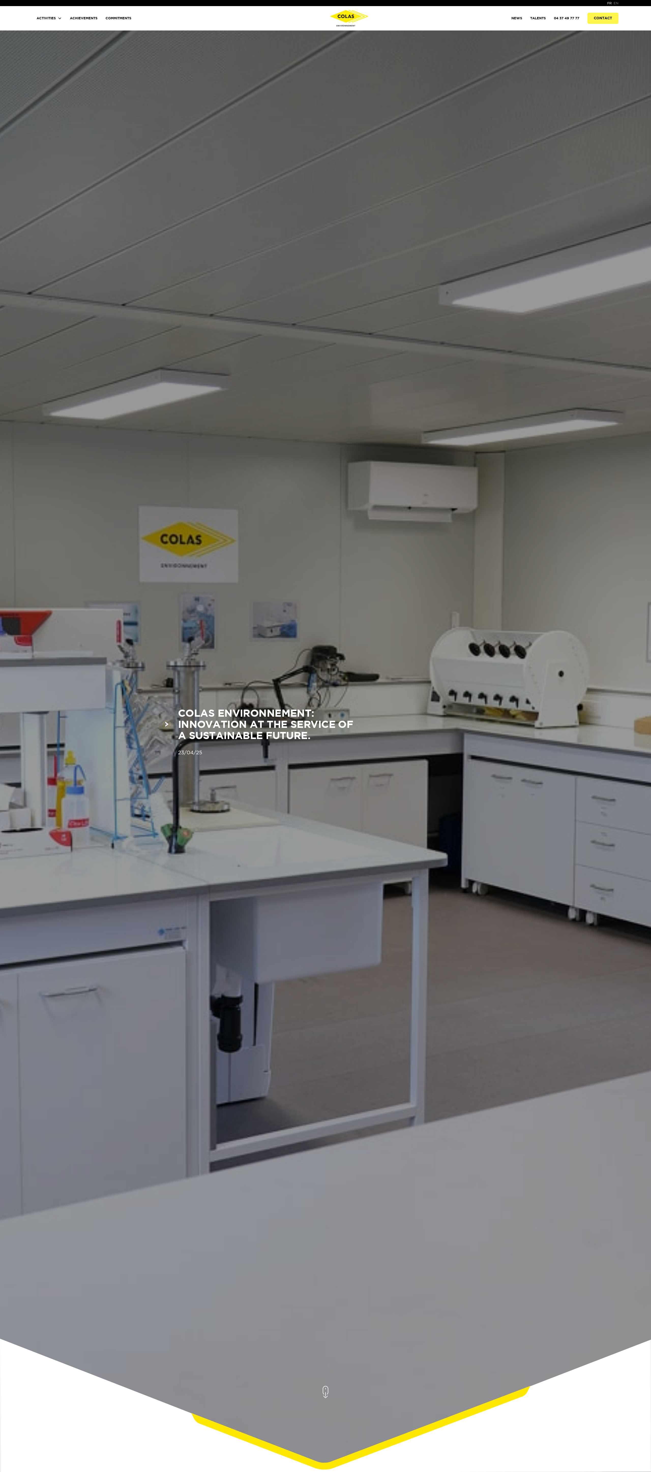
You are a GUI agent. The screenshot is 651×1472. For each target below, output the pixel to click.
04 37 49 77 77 (566, 18)
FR (609, 3)
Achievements (83, 18)
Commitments (118, 18)
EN (616, 3)
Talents (538, 18)
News (516, 18)
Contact (603, 18)
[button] (49, 18)
